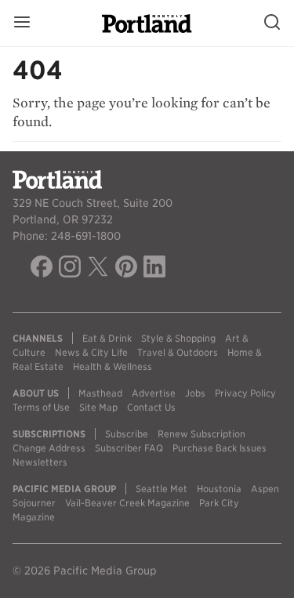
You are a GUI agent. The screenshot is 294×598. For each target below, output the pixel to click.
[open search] (272, 23)
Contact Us (151, 407)
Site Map (98, 407)
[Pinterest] (126, 269)
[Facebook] (42, 269)
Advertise (154, 393)
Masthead (100, 393)
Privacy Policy (245, 393)
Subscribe (126, 434)
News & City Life (91, 352)
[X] (98, 269)
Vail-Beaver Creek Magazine (127, 503)
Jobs (195, 393)
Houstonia (219, 489)
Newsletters (40, 462)
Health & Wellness (112, 366)
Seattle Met (161, 489)
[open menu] (22, 23)
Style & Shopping (178, 338)
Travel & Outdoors (177, 352)
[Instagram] (70, 269)
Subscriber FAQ (129, 448)
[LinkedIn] (154, 269)
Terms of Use (41, 407)
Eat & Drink (107, 338)
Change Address (49, 448)
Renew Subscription (201, 434)
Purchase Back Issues (219, 448)
